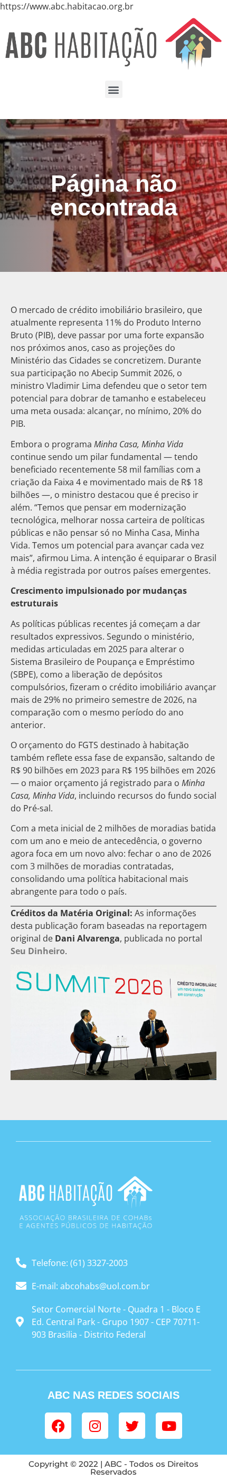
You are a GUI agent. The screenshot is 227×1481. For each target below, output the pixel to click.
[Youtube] (169, 1426)
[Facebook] (58, 1426)
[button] (113, 89)
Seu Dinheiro (38, 951)
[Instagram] (95, 1426)
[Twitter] (132, 1426)
